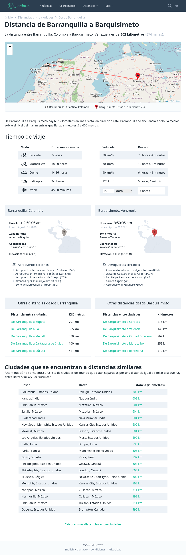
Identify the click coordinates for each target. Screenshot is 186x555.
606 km (137, 451)
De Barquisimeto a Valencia (122, 329)
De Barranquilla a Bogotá (28, 322)
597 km (137, 457)
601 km (137, 405)
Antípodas (46, 5)
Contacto (82, 549)
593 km (137, 496)
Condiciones (98, 549)
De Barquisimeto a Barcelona (123, 351)
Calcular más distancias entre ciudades (93, 524)
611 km (137, 490)
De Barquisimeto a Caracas (121, 322)
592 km (137, 509)
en (176, 6)
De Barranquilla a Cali (25, 329)
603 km (137, 392)
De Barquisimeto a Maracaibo (123, 343)
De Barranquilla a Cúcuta (28, 351)
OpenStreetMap (173, 101)
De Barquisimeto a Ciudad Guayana (127, 336)
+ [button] (10, 46)
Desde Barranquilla (71, 17)
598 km (137, 444)
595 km (137, 483)
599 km (137, 438)
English (69, 549)
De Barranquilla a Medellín (29, 336)
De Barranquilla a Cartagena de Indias (37, 343)
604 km (137, 411)
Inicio (9, 17)
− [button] (10, 52)
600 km (137, 425)
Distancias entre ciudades (35, 17)
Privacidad (115, 549)
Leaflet (160, 101)
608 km (137, 464)
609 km (137, 477)
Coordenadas (67, 5)
